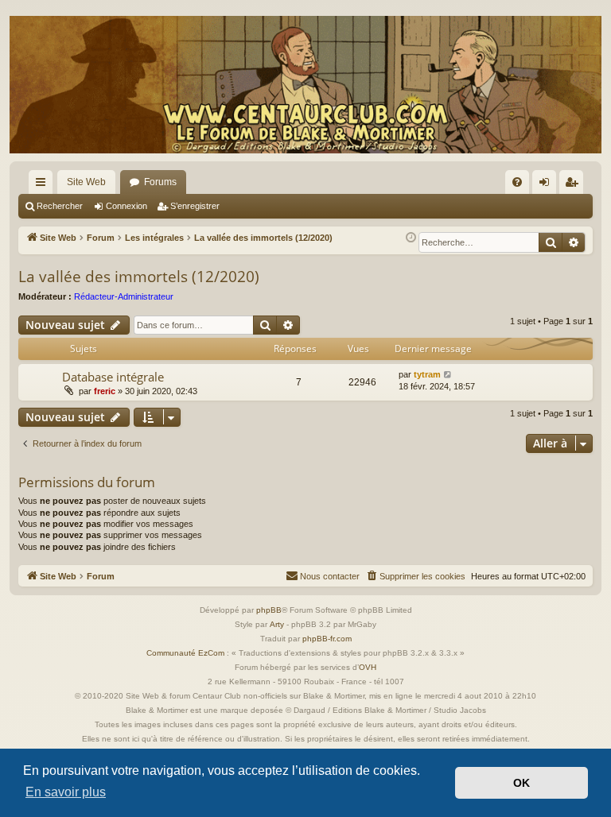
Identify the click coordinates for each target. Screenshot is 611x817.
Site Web (86, 182)
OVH (367, 667)
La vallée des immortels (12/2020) (138, 276)
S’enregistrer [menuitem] (574, 185)
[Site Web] (305, 84)
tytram (427, 374)
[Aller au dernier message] (448, 375)
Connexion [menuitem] (547, 185)
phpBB (269, 610)
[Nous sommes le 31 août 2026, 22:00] (411, 238)
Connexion (126, 206)
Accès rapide (44, 185)
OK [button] (521, 782)
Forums (160, 182)
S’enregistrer (195, 206)
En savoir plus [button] (65, 792)
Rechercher (60, 206)
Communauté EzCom (185, 653)
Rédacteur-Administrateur (123, 296)
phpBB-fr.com (327, 638)
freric (104, 391)
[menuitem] (517, 182)
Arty (277, 624)
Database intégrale (113, 377)
